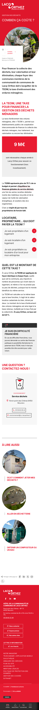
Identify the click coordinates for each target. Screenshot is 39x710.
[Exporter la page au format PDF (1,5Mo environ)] (2, 581)
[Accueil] (3, 49)
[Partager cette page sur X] (28, 576)
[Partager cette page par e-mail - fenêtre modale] (32, 576)
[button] (23, 705)
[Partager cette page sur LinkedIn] (24, 576)
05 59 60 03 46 (8, 617)
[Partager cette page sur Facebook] (20, 576)
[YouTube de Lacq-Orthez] (14, 599)
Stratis (7, 697)
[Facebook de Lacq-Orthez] (5, 599)
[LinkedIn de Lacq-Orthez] (10, 599)
